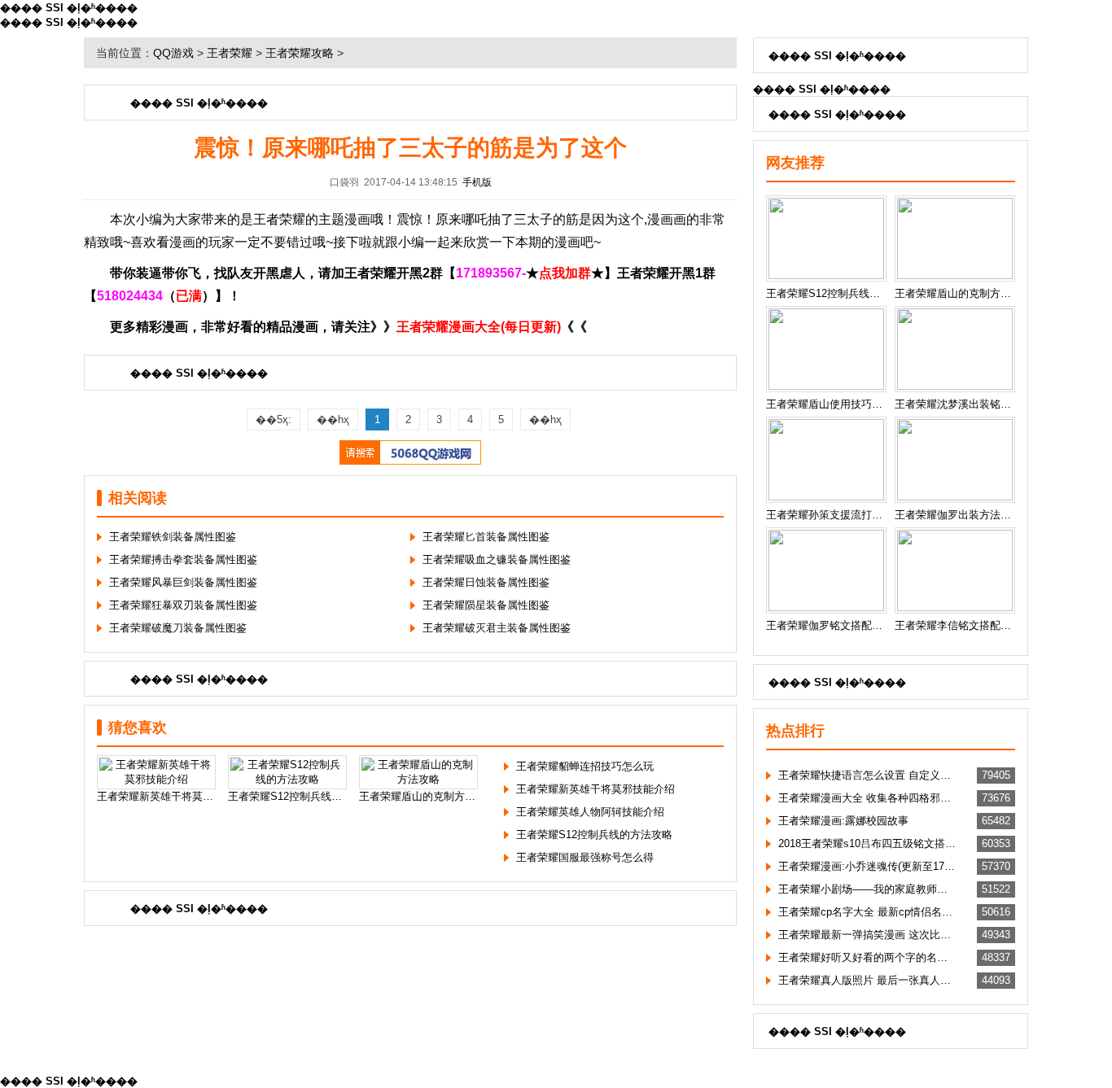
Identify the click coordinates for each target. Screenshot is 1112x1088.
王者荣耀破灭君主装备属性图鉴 (496, 628)
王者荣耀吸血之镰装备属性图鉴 (496, 559)
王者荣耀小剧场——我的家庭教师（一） (867, 889)
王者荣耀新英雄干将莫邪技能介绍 (595, 789)
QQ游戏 (173, 52)
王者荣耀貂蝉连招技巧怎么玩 (585, 766)
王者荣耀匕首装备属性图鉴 (485, 537)
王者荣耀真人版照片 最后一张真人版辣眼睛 (867, 980)
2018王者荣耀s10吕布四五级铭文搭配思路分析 (867, 843)
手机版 (477, 182)
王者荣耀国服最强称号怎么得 (585, 857)
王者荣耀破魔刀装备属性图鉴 (178, 628)
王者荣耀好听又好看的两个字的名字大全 (867, 957)
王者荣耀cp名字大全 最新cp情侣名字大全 (867, 912)
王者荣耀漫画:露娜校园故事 (843, 821)
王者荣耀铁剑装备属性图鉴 (172, 537)
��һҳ (333, 419)
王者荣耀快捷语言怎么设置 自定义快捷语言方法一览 (867, 775)
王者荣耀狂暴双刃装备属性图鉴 (183, 605)
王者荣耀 (229, 52)
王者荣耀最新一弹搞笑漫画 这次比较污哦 (867, 935)
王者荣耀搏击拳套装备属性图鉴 (183, 559)
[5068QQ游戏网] (410, 461)
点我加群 (565, 273)
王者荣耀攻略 (299, 52)
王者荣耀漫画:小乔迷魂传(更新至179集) (867, 866)
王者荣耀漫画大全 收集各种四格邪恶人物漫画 (867, 798)
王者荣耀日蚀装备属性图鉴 (485, 582)
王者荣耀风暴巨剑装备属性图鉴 (183, 582)
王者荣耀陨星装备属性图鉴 (485, 605)
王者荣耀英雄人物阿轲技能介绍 (590, 812)
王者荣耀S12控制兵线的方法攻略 (594, 834)
